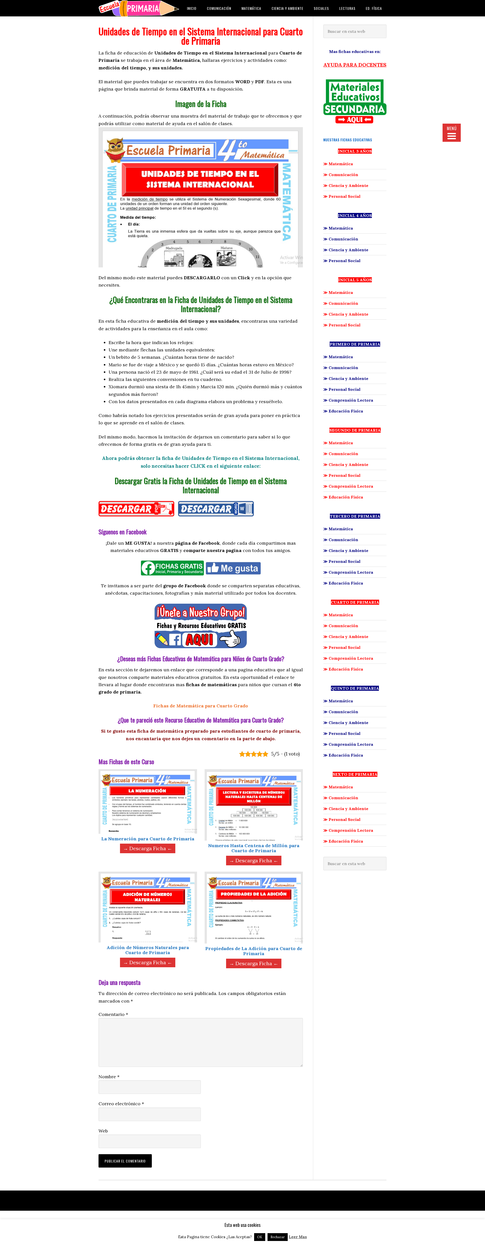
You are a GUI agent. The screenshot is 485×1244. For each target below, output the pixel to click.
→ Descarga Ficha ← (147, 848)
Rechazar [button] (278, 1237)
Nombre (109, 1077)
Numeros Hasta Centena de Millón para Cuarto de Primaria (253, 848)
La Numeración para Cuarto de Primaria (147, 838)
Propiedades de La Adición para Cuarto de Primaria (253, 951)
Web (103, 1131)
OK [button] (259, 1237)
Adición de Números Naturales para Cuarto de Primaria (148, 950)
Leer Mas (298, 1236)
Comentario (113, 1014)
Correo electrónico (121, 1104)
